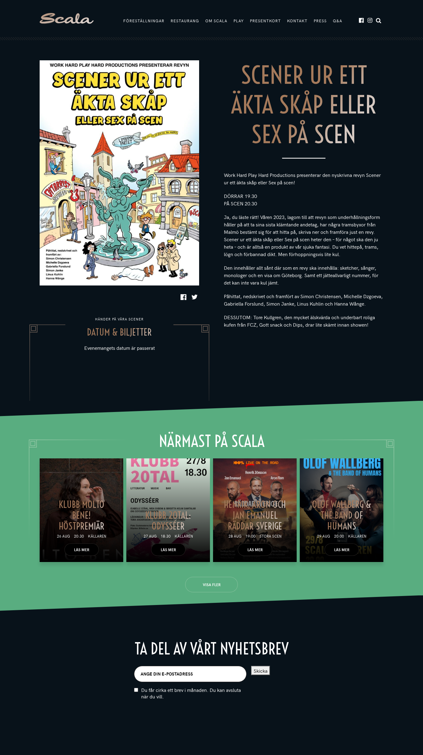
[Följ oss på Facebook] (361, 20)
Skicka (261, 670)
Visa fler (211, 584)
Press (320, 21)
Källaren (97, 536)
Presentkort (265, 21)
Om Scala (216, 21)
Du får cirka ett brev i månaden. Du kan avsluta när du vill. (191, 693)
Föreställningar (143, 21)
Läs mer (81, 549)
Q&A (337, 21)
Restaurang (185, 21)
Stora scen (270, 536)
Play (238, 21)
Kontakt (297, 21)
